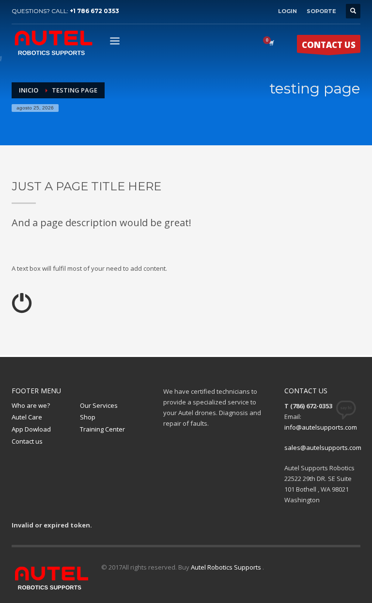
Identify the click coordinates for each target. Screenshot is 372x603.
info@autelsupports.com (320, 427)
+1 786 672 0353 (94, 11)
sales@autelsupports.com (322, 447)
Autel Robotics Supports (227, 567)
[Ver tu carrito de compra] (271, 42)
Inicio (28, 90)
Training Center (102, 429)
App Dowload (31, 429)
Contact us (27, 441)
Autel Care (27, 417)
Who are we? (31, 405)
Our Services (99, 405)
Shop (87, 417)
